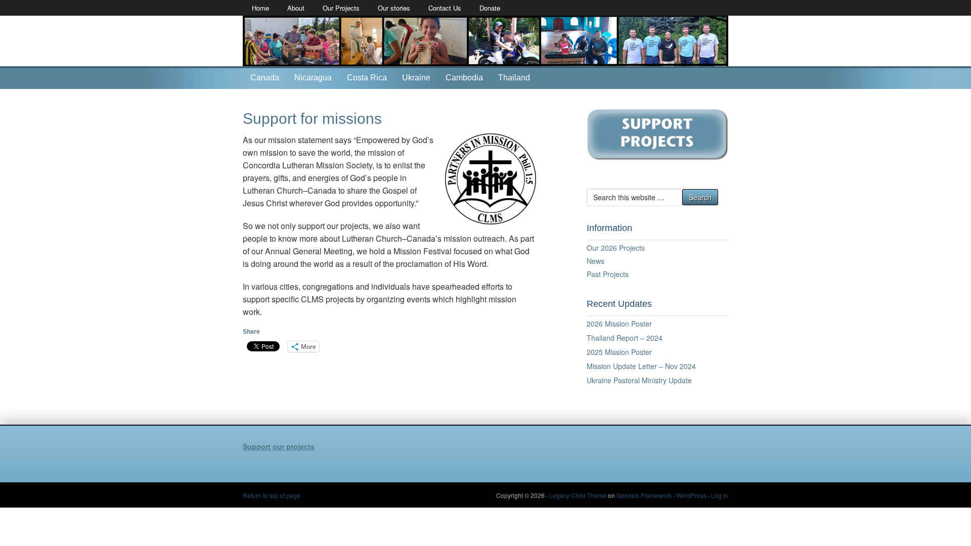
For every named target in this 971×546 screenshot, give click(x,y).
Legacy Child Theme (577, 495)
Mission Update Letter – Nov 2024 (641, 366)
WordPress (691, 495)
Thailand (514, 77)
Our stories (394, 8)
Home (260, 8)
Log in (719, 495)
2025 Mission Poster (619, 352)
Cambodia (464, 77)
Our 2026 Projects (616, 248)
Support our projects (279, 446)
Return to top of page (271, 495)
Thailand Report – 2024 (625, 338)
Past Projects (608, 274)
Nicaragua (313, 77)
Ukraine (416, 77)
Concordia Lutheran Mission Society (485, 41)
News (595, 261)
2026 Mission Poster (619, 323)
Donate (489, 8)
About (295, 8)
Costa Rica (367, 77)
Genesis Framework (644, 495)
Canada (264, 77)
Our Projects (341, 8)
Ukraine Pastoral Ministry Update (639, 380)
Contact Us (444, 8)
